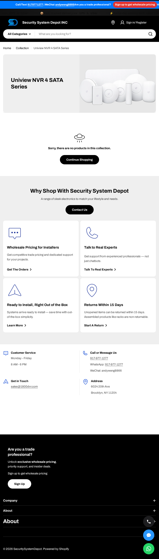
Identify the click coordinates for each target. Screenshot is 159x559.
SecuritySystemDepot (27, 548)
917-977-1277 (99, 358)
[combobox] (79, 34)
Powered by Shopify (56, 548)
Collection (22, 48)
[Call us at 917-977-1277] (148, 521)
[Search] (150, 34)
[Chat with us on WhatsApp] (148, 548)
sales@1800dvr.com (24, 386)
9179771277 (35, 4)
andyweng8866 (64, 4)
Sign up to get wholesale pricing (135, 4)
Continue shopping (79, 159)
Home (7, 48)
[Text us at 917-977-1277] (148, 535)
